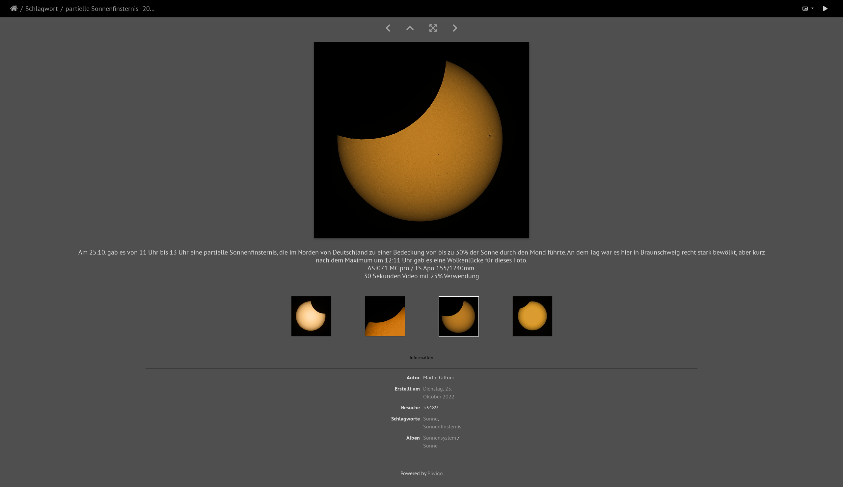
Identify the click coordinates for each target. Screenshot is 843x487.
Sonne (430, 418)
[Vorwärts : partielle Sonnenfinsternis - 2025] (455, 28)
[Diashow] (825, 8)
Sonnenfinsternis (442, 426)
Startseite (14, 9)
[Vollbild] (433, 28)
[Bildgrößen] (808, 8)
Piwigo (435, 473)
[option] (311, 316)
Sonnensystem (439, 437)
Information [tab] (421, 358)
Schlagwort (41, 8)
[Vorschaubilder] (410, 28)
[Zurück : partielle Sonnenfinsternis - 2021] (387, 28)
